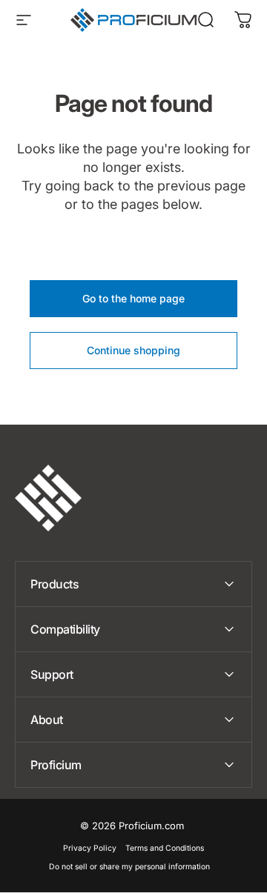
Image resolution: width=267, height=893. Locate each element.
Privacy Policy (89, 848)
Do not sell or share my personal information (129, 867)
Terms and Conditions (164, 848)
